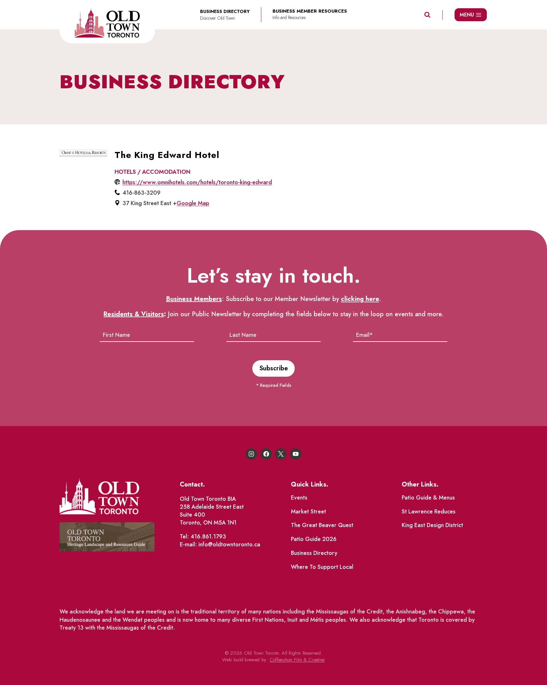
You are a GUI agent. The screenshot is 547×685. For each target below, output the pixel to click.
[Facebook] (266, 454)
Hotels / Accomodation (153, 172)
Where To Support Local (322, 567)
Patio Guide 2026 (313, 539)
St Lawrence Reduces (429, 511)
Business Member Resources (310, 11)
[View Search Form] (427, 15)
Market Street (308, 511)
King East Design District (432, 525)
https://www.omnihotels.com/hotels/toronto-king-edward (197, 182)
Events (299, 497)
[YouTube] (295, 454)
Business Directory (314, 553)
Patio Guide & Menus (428, 497)
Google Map (193, 203)
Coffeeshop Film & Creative (297, 659)
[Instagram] (251, 454)
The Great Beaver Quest (322, 525)
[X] (280, 454)
